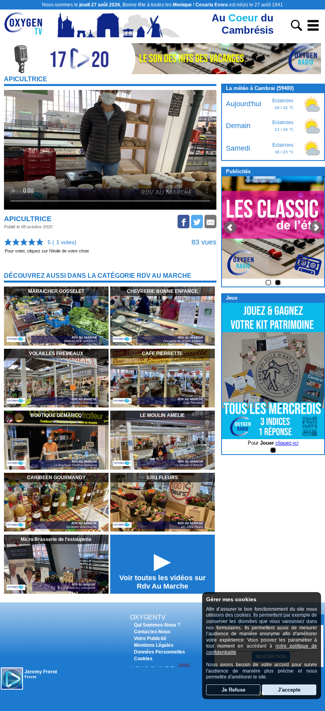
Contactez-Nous (152, 632)
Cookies (143, 658)
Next (316, 227)
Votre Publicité (150, 638)
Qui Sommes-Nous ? (157, 625)
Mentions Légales (154, 645)
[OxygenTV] (27, 35)
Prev (230, 227)
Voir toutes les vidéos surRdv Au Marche (162, 582)
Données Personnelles (159, 652)
